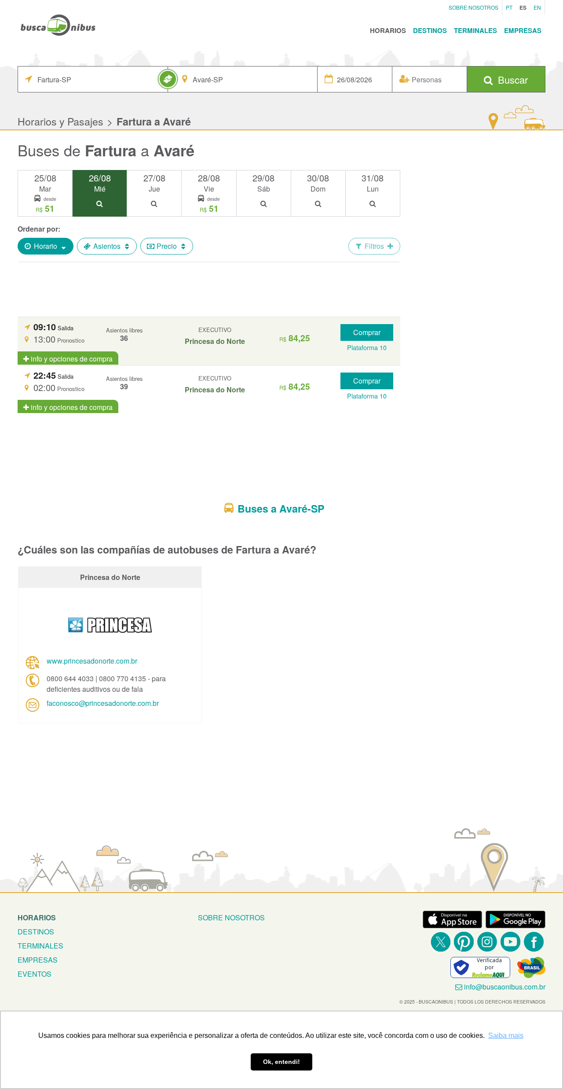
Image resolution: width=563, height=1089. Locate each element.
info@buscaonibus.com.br (504, 987)
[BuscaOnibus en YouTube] (510, 941)
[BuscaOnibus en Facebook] (533, 941)
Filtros (374, 246)
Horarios (388, 30)
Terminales (475, 30)
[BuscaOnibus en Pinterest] (463, 941)
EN (537, 7)
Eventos (34, 974)
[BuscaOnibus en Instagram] (487, 941)
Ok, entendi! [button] (281, 1061)
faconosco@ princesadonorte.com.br (103, 703)
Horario (45, 246)
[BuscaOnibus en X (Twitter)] (440, 941)
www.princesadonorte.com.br (92, 661)
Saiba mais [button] (505, 1035)
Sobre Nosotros (473, 7)
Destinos (430, 30)
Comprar (366, 332)
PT (509, 7)
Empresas (522, 30)
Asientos (106, 246)
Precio (167, 246)
